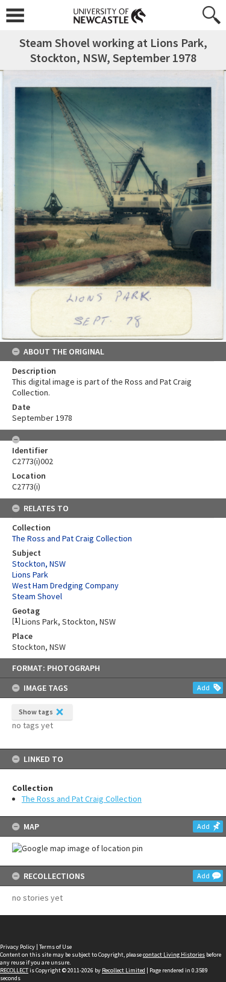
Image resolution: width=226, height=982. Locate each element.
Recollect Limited (123, 970)
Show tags (36, 711)
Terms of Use (55, 947)
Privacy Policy (17, 947)
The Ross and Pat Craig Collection (82, 798)
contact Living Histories (174, 954)
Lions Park (30, 574)
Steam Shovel (37, 596)
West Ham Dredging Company (65, 585)
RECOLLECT (14, 970)
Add (203, 687)
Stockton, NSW (39, 563)
